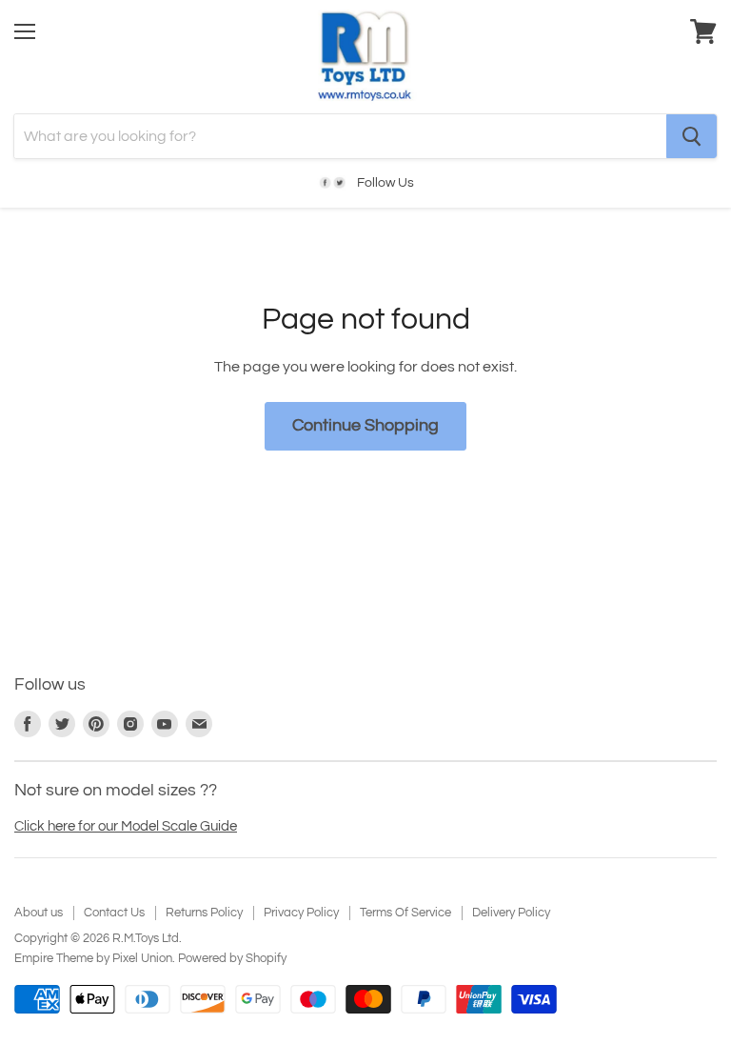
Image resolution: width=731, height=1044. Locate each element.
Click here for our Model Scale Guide (125, 826)
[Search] (691, 136)
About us (38, 912)
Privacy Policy (301, 912)
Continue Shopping (365, 425)
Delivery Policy (511, 912)
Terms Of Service (405, 912)
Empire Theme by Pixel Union (93, 958)
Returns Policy (204, 912)
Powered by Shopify (232, 958)
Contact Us (114, 912)
